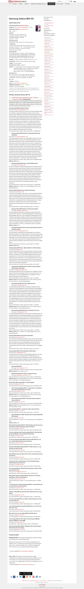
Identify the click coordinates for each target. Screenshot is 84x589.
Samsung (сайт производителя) (20, 83)
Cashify (15, 249)
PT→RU (26, 368)
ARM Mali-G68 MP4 (24, 29)
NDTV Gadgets (17, 352)
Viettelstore (16, 428)
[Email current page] (40, 577)
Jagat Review (17, 529)
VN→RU (22, 428)
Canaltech (16, 384)
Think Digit (19, 312)
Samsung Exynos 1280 (19, 27)
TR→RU (22, 418)
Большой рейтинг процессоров (27, 564)
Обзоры (21, 3)
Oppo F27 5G (46, 75)
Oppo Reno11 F (47, 103)
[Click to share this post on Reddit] (27, 577)
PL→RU (23, 401)
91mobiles (19, 285)
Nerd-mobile (17, 391)
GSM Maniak (17, 401)
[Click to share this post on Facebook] (14, 577)
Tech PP (18, 165)
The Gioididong (17, 471)
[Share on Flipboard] (33, 577)
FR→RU (23, 391)
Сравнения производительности (39, 3)
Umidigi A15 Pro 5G (47, 109)
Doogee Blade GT (47, 66)
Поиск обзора (59, 3)
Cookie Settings (42, 584)
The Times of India (18, 136)
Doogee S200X (47, 63)
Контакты (67, 3)
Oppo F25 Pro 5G (47, 97)
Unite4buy (16, 410)
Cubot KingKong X (47, 86)
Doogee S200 (46, 77)
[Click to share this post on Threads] (17, 577)
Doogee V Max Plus (47, 80)
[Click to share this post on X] (24, 577)
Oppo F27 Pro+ (47, 83)
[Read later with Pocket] (30, 577)
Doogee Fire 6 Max (47, 57)
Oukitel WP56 (46, 43)
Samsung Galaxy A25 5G (48, 22)
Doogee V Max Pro (47, 72)
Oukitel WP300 (47, 52)
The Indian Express (18, 230)
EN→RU (26, 109)
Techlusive (16, 192)
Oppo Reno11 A (47, 69)
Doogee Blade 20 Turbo (48, 55)
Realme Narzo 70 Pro (48, 95)
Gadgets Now (20, 210)
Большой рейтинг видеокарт (26, 551)
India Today (16, 337)
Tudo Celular (19, 368)
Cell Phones (17, 450)
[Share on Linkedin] (37, 577)
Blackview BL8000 (47, 106)
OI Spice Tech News (18, 109)
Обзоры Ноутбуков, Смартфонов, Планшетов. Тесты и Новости (34, 580)
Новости (27, 3)
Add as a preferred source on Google (27, 573)
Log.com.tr (16, 418)
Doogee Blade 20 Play (48, 49)
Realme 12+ (46, 100)
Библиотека (51, 3)
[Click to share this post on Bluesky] (20, 577)
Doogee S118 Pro (47, 60)
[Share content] (11, 577)
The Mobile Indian (18, 269)
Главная (15, 3)
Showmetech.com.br (21, 375)
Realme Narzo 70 (47, 89)
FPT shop (16, 435)
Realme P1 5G (47, 92)
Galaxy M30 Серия (24, 25)
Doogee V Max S (47, 46)
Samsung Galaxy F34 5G (48, 25)
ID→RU (23, 529)
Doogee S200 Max (47, 40)
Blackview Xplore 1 (47, 37)
